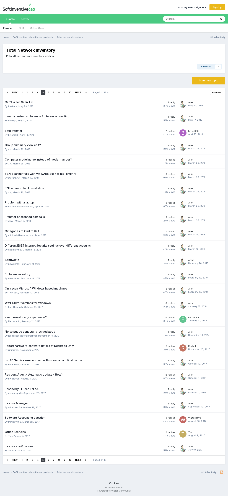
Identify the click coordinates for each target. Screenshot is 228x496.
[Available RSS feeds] (221, 472)
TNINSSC (13, 292)
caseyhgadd (15, 393)
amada (12, 450)
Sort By (216, 92)
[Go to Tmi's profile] (182, 434)
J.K (9, 149)
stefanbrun (14, 177)
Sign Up (217, 7)
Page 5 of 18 (100, 92)
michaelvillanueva (18, 235)
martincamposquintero (20, 206)
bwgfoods (13, 378)
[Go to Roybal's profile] (182, 348)
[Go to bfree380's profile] (182, 132)
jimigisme (13, 349)
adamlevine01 (15, 249)
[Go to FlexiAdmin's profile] (182, 319)
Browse (10, 18)
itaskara (12, 106)
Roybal (192, 346)
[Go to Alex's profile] (182, 104)
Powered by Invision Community (114, 490)
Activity (25, 18)
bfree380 (13, 134)
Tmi (10, 436)
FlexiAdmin (14, 321)
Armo (191, 260)
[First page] (7, 92)
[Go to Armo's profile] (182, 261)
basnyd (12, 120)
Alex (190, 102)
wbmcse (13, 407)
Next (78, 92)
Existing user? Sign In (191, 7)
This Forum (207, 18)
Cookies (114, 483)
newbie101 (14, 263)
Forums (7, 28)
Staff (21, 28)
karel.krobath (15, 307)
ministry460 (14, 421)
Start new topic (208, 80)
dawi (11, 220)
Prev (15, 92)
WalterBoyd (194, 417)
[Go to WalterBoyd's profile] (182, 419)
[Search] (221, 19)
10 (70, 92)
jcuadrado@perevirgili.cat (22, 335)
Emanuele (13, 364)
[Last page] (85, 92)
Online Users (37, 28)
